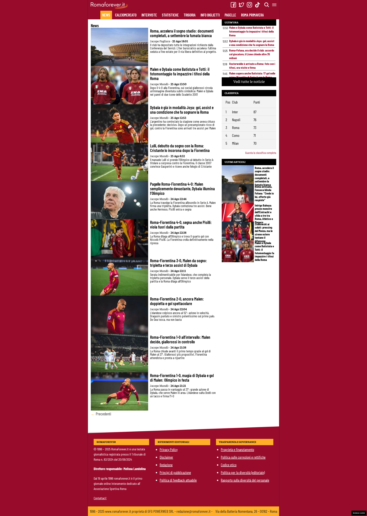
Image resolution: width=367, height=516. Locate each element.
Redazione (166, 464)
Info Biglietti (210, 15)
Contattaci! (100, 498)
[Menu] (274, 5)
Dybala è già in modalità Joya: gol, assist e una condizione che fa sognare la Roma (251, 43)
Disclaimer (166, 457)
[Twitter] (241, 5)
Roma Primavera (252, 15)
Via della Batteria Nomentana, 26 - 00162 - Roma (246, 511)
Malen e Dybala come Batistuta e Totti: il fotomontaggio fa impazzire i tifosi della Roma (251, 31)
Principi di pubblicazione (175, 472)
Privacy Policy (169, 449)
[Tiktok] (257, 5)
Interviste (149, 15)
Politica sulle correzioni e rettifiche (243, 457)
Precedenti (101, 413)
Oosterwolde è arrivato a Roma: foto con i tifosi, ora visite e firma (252, 65)
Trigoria (190, 15)
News (106, 15)
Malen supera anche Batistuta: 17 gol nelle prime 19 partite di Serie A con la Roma (252, 75)
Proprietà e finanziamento (237, 449)
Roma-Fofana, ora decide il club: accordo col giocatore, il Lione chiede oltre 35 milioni (251, 54)
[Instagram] (249, 5)
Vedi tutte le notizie (249, 81)
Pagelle (230, 15)
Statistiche (170, 15)
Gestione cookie (359, 513)
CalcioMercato (125, 15)
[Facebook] (233, 5)
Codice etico (228, 464)
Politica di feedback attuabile (178, 480)
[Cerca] (267, 5)
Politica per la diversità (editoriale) (243, 472)
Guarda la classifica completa (260, 152)
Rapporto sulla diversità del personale (245, 480)
